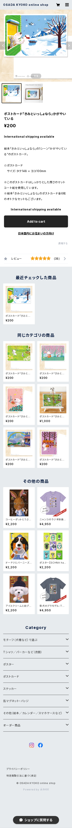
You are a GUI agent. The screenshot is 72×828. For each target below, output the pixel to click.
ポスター (8, 664)
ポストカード (11, 676)
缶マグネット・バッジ (16, 701)
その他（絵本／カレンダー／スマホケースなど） (33, 713)
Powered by (31, 789)
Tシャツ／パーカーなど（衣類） (22, 652)
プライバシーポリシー (18, 768)
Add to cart (36, 221)
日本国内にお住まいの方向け (36, 233)
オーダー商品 (12, 725)
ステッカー (10, 688)
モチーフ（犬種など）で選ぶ (20, 640)
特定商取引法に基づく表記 (21, 775)
